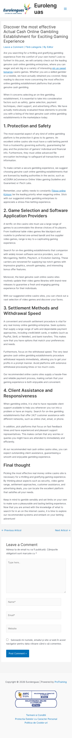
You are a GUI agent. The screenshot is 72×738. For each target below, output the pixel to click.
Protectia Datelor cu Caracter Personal (36, 719)
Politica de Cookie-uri (36, 722)
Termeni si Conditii (36, 715)
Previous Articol (11, 530)
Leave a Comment (13, 47)
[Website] (33, 629)
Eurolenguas (45, 8)
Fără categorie (33, 47)
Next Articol (62, 530)
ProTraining (61, 682)
